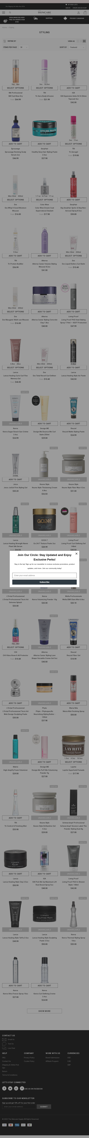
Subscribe (44, 582)
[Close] (76, 553)
